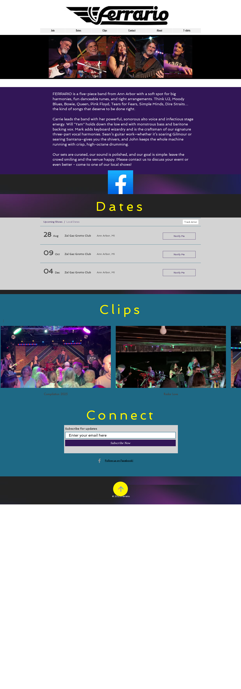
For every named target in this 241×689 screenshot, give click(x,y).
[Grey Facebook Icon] (99, 461)
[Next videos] (236, 356)
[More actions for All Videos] (5, 321)
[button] (5, 321)
